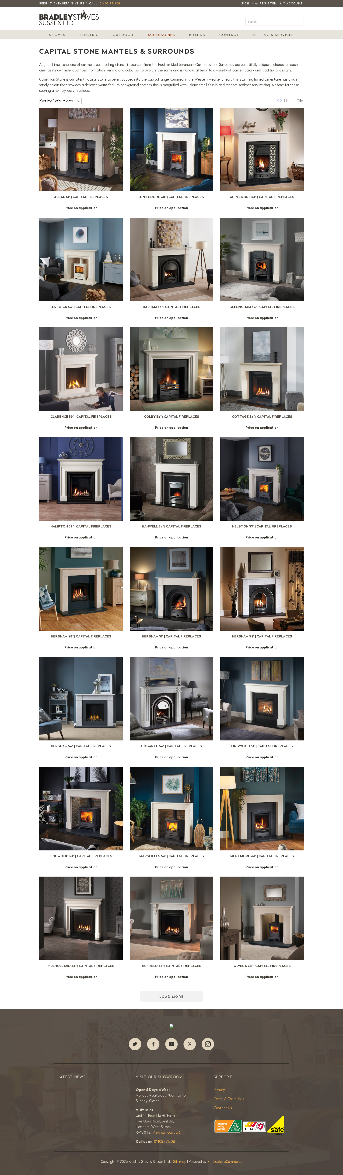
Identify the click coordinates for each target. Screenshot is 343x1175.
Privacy (219, 1089)
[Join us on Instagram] (208, 1044)
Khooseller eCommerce (224, 1161)
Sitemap (180, 1161)
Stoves (57, 35)
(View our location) (165, 1132)
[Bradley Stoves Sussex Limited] (70, 17)
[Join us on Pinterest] (189, 1044)
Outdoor (123, 35)
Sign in (247, 3)
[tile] (297, 100)
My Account (291, 3)
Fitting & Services (273, 35)
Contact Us (223, 1108)
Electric (89, 35)
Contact (229, 35)
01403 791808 (110, 3)
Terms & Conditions (229, 1099)
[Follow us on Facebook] (153, 1044)
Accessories (161, 35)
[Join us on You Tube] (171, 1044)
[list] (283, 100)
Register (268, 3)
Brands (197, 35)
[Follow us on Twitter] (135, 1044)
